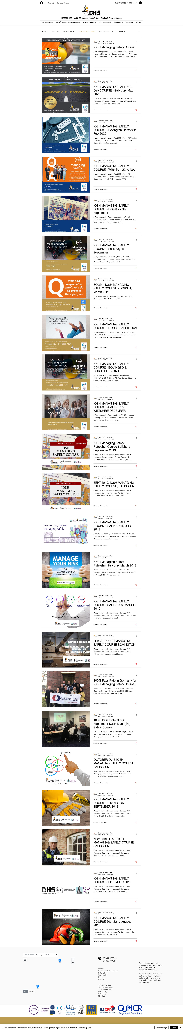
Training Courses (68, 31)
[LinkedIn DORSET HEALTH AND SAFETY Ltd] (140, 2)
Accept (174, 1028)
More (121, 31)
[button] (139, 31)
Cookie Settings (161, 1028)
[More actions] (137, 42)
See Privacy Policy (85, 1028)
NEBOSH (55, 31)
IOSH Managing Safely (87, 31)
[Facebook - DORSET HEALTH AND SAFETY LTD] (41, 2)
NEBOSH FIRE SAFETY (107, 31)
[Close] (180, 1027)
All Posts (45, 31)
